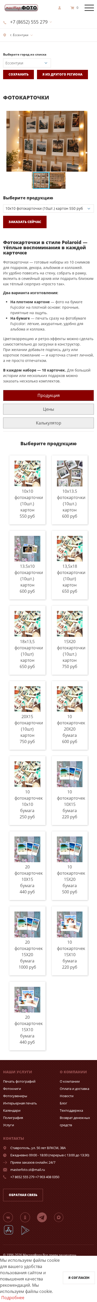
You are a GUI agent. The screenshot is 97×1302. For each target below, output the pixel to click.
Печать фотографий (19, 1081)
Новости (66, 1096)
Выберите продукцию (28, 198)
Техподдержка (71, 1110)
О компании (70, 1081)
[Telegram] (45, 1217)
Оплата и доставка (74, 1088)
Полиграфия (13, 1117)
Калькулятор (48, 423)
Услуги (8, 1125)
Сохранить (18, 74)
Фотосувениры (15, 1096)
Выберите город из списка (24, 54)
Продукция (49, 395)
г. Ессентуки (18, 35)
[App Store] (11, 1234)
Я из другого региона (62, 74)
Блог (63, 1103)
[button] (89, 115)
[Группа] (11, 1217)
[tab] (48, 395)
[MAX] (62, 1217)
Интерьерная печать (20, 1103)
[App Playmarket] (28, 1234)
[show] (61, 8)
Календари (11, 1110)
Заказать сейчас (25, 221)
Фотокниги (12, 1088)
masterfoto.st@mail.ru (27, 1169)
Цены (48, 409)
